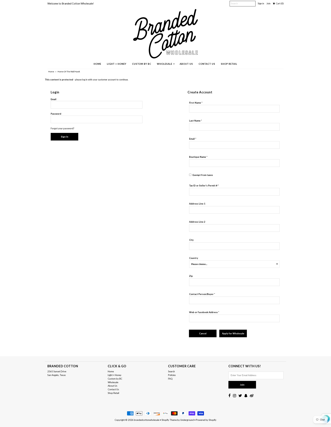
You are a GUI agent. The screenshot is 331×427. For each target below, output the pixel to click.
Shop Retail (229, 63)
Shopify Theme (169, 420)
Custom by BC (141, 63)
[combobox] (234, 210)
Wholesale (164, 63)
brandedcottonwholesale (146, 420)
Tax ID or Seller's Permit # (203, 185)
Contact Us (207, 63)
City (191, 240)
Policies (172, 375)
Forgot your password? (62, 128)
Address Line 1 (197, 203)
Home (97, 63)
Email (53, 99)
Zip (191, 276)
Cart (279, 3)
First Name (195, 102)
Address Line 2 (197, 221)
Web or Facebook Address (203, 312)
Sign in (261, 3)
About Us (186, 63)
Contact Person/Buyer (201, 294)
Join (268, 3)
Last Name (194, 120)
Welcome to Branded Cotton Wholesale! (70, 3)
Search (171, 371)
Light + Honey (116, 63)
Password (56, 113)
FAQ (170, 378)
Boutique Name (197, 157)
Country (193, 258)
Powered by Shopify (206, 420)
